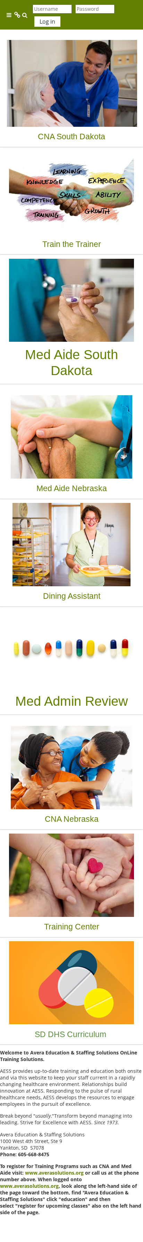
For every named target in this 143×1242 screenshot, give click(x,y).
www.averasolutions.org (54, 1172)
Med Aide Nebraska (71, 488)
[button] (25, 14)
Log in (47, 21)
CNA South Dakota (71, 136)
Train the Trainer (71, 244)
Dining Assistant (71, 596)
